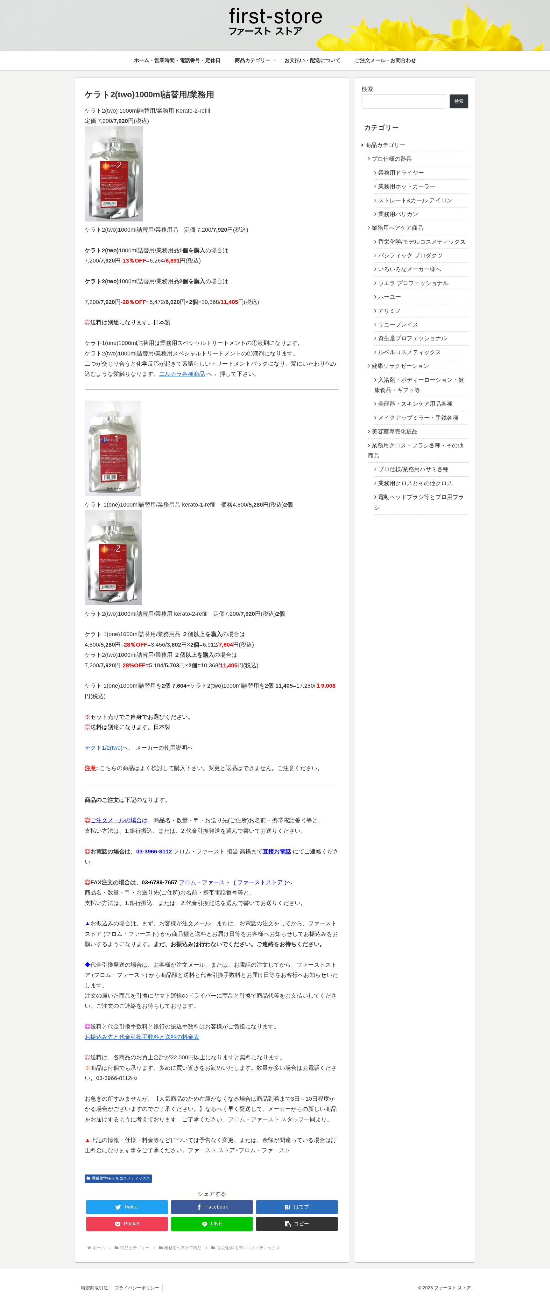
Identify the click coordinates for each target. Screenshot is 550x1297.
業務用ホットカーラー (406, 186)
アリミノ (389, 311)
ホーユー (389, 297)
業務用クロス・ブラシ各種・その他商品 (415, 450)
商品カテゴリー (385, 145)
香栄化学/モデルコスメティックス (121, 1178)
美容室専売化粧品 (395, 431)
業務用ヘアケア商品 (397, 228)
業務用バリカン (398, 214)
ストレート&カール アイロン (415, 200)
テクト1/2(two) (104, 748)
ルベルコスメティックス (409, 352)
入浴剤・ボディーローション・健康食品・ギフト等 (419, 384)
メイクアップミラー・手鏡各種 (418, 418)
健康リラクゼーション (400, 366)
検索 (367, 89)
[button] (297, 1224)
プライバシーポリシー (137, 1287)
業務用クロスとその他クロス (415, 483)
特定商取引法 (94, 1287)
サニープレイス (398, 324)
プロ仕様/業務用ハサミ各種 (413, 469)
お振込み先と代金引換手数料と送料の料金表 (142, 1037)
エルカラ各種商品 (182, 374)
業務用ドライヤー (401, 173)
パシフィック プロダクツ (410, 255)
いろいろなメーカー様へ (409, 269)
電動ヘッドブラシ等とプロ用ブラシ (419, 502)
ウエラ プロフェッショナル (413, 283)
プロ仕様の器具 (392, 159)
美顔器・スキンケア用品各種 (415, 404)
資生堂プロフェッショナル (412, 338)
